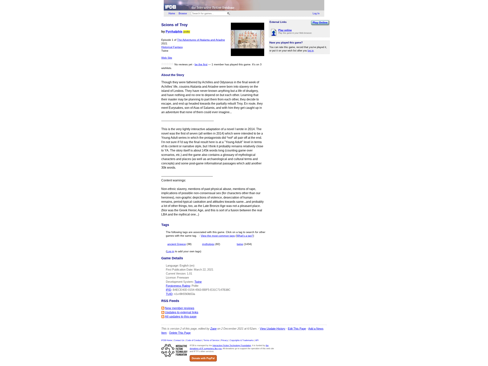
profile (186, 31)
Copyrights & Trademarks (242, 340)
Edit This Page (297, 328)
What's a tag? (245, 235)
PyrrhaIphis (174, 31)
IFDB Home (166, 340)
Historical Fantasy (172, 47)
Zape (213, 328)
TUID (169, 294)
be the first (201, 64)
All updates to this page (181, 316)
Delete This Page (180, 332)
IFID (168, 289)
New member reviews (179, 308)
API (256, 340)
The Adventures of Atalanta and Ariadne (201, 39)
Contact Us (179, 340)
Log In (316, 13)
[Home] (244, 5)
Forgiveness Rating (178, 285)
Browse (183, 13)
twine (240, 244)
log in (311, 50)
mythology (208, 244)
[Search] (228, 13)
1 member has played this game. (231, 64)
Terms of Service (211, 340)
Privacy (224, 340)
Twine (198, 281)
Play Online (320, 22)
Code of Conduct (194, 340)
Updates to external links (181, 312)
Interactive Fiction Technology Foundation (232, 345)
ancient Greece (176, 244)
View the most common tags (218, 235)
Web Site (166, 57)
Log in (170, 251)
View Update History (272, 328)
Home (172, 13)
